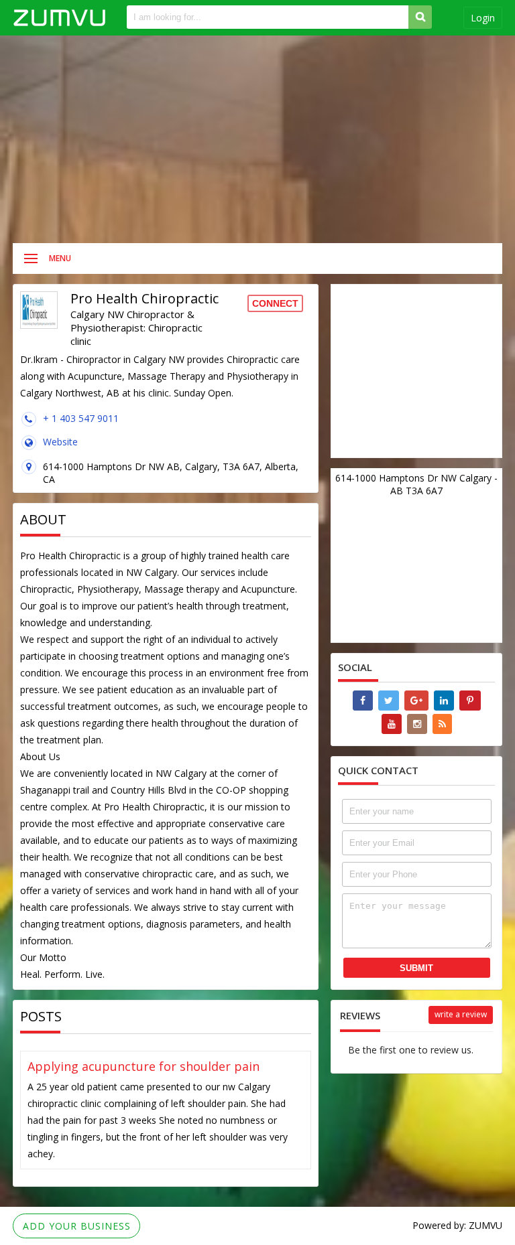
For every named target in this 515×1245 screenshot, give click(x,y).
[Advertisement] (257, 139)
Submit (416, 968)
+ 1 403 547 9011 (81, 418)
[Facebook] (363, 700)
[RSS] (442, 724)
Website (60, 441)
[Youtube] (392, 724)
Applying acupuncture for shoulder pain (143, 1066)
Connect (275, 303)
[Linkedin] (444, 700)
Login (483, 17)
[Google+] (416, 700)
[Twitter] (388, 700)
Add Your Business (77, 1226)
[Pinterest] (470, 700)
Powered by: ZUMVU (457, 1225)
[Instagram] (417, 724)
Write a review (461, 1014)
